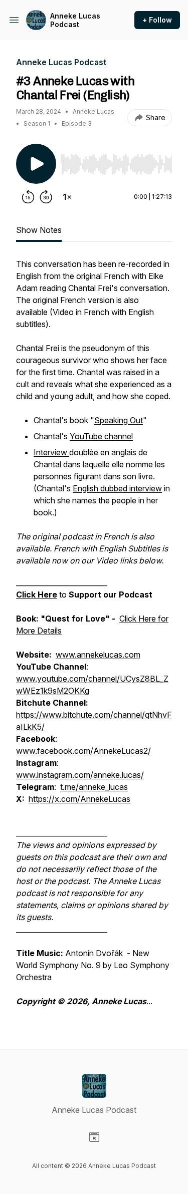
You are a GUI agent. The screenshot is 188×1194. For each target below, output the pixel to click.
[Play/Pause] (36, 164)
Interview (51, 452)
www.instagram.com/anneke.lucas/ (80, 775)
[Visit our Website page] (94, 1137)
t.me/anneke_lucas (94, 787)
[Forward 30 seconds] (46, 197)
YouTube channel (101, 436)
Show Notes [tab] (39, 230)
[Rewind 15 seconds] (28, 197)
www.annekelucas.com (98, 655)
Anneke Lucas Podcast (75, 20)
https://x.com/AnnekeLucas (79, 799)
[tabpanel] (94, 637)
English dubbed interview (117, 488)
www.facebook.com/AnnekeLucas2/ (83, 751)
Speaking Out (118, 420)
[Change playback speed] (67, 197)
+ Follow (157, 20)
